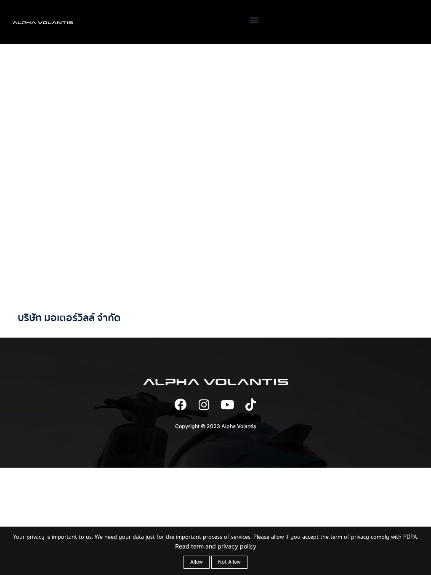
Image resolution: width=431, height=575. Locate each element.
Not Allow (229, 562)
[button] (254, 20)
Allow (196, 562)
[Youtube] (227, 405)
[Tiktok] (251, 405)
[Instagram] (204, 405)
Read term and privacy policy (215, 546)
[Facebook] (180, 405)
